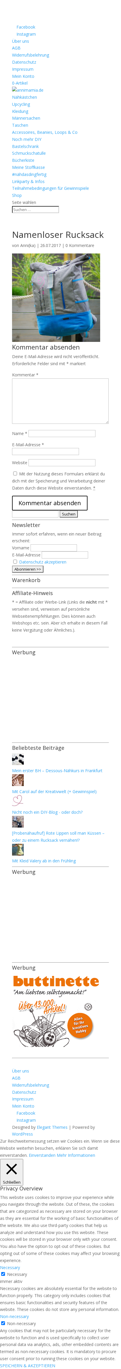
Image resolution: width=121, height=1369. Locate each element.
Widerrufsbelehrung (30, 55)
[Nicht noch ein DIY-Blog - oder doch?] (18, 805)
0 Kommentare (79, 245)
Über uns (20, 41)
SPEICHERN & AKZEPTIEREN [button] (27, 1365)
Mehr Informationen (76, 1155)
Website (19, 462)
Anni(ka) (28, 245)
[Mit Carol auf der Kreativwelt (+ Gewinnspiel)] (18, 784)
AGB (16, 48)
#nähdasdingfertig (29, 174)
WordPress (22, 1134)
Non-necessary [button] (14, 1316)
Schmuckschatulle (29, 153)
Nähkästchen (24, 97)
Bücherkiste (23, 160)
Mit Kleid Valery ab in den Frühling (44, 861)
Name (19, 433)
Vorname (20, 548)
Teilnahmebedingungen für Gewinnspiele (50, 188)
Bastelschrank (25, 146)
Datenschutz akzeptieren (42, 562)
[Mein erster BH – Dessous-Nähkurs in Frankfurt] (18, 763)
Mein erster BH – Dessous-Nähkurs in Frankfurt (57, 770)
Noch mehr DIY (26, 139)
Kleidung (20, 111)
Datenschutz (24, 62)
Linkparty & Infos (28, 181)
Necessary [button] (10, 1267)
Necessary (17, 1274)
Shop (17, 195)
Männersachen (26, 118)
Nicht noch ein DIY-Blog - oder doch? (47, 812)
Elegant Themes (52, 1127)
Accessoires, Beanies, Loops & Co (45, 132)
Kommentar (25, 375)
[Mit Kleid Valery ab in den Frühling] (18, 854)
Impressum (22, 69)
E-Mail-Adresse (28, 444)
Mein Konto (23, 76)
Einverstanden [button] (42, 1155)
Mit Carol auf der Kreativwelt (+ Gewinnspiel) (54, 791)
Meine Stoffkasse (28, 167)
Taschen (20, 125)
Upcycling (21, 104)
